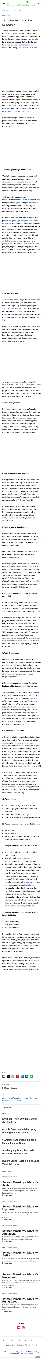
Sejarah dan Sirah (9, 1177)
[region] (21, 70)
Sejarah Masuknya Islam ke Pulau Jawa (20, 1300)
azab (4, 1098)
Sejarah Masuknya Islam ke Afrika (20, 1254)
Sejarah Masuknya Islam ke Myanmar (20, 1208)
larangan (33, 1098)
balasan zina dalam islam (22, 200)
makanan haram (17, 241)
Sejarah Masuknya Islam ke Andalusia (20, 1232)
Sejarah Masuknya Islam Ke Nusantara (20, 1276)
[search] (39, 3)
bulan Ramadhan (15, 1098)
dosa (26, 1098)
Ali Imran (35, 692)
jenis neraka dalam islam (28, 48)
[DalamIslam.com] (21, 3)
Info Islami (16, 10)
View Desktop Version (27, 1353)
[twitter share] (8, 1076)
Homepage (6, 10)
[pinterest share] (17, 1076)
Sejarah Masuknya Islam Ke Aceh (20, 1184)
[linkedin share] (22, 1076)
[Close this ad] (41, 1356)
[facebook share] (3, 1076)
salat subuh (30, 882)
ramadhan (19, 1101)
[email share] (12, 1076)
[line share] (31, 1076)
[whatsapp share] (26, 1076)
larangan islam (7, 1101)
